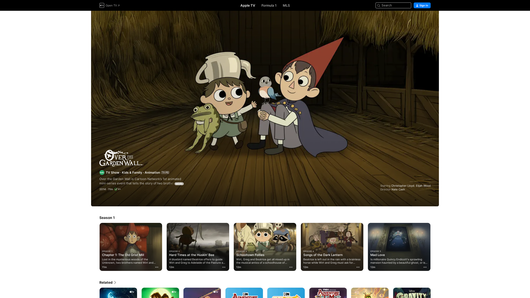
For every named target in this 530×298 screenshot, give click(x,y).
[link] (108, 282)
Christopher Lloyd (402, 185)
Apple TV (247, 5)
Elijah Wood (423, 185)
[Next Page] (435, 247)
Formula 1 (269, 5)
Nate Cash (398, 189)
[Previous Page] (95, 247)
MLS (286, 5)
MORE (179, 183)
